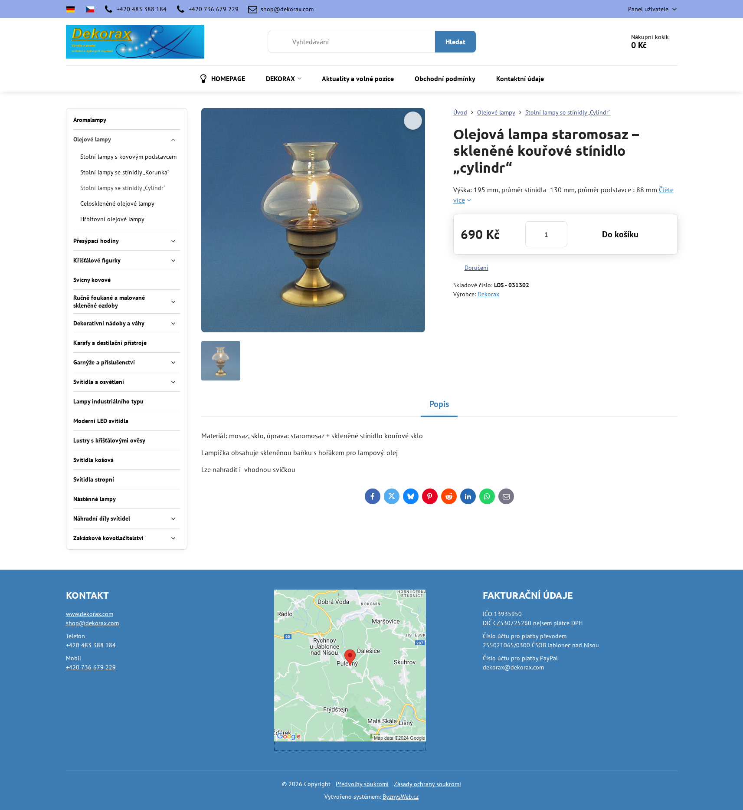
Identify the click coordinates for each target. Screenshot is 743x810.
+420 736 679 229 (91, 667)
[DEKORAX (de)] (73, 9)
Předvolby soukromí (362, 784)
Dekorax (488, 294)
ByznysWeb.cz (401, 796)
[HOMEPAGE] (90, 9)
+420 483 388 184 (91, 645)
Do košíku (620, 234)
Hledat (455, 41)
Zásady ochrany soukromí (427, 784)
